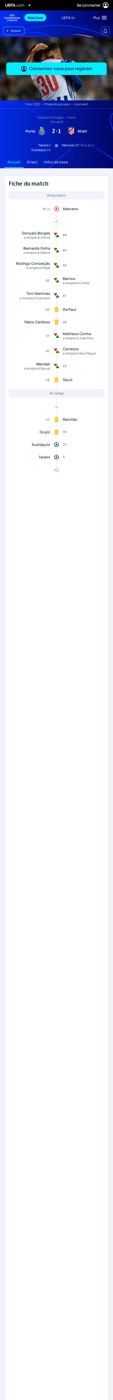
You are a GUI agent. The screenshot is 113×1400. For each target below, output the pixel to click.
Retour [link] (16, 30)
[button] (99, 17)
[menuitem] (40, 17)
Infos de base (56, 162)
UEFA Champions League (12, 17)
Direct (32, 162)
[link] (35, 17)
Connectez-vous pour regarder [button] (61, 68)
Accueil (13, 162)
